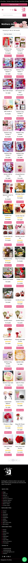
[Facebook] (4, 556)
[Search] (24, 15)
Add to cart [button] (8, 56)
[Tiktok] (10, 556)
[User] (12, 9)
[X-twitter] (6, 556)
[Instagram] (2, 556)
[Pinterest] (8, 556)
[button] (2, 10)
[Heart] (10, 9)
